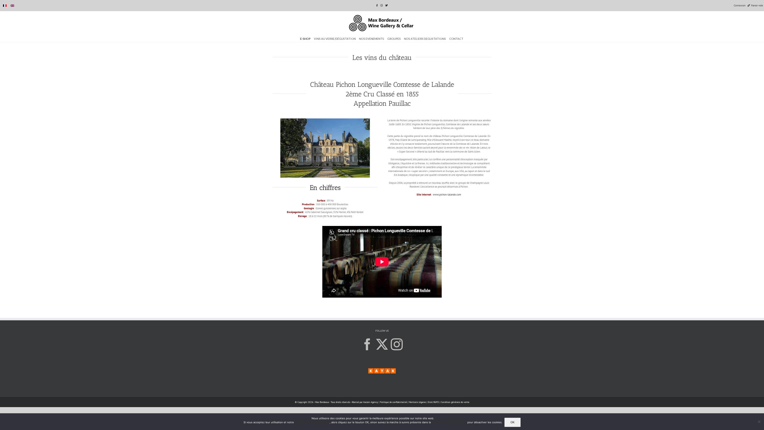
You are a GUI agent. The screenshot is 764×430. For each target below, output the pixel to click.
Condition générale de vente (455, 402)
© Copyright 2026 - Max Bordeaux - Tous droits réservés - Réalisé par (329, 402)
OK (513, 422)
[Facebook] (367, 344)
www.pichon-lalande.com (447, 194)
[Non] (759, 422)
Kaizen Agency (370, 402)
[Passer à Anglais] (12, 5)
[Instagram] (397, 344)
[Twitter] (382, 344)
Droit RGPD (433, 402)
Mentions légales (418, 402)
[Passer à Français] (5, 5)
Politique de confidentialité (393, 402)
